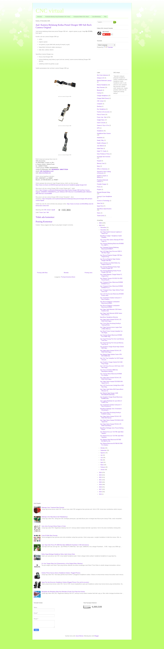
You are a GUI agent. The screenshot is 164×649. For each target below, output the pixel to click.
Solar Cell (99, 203)
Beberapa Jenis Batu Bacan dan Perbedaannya (55, 516)
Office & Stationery (102, 169)
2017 (100, 489)
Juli (102, 455)
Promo (99, 187)
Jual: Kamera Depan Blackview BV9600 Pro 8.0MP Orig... (111, 335)
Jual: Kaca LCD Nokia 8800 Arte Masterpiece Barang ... (109, 370)
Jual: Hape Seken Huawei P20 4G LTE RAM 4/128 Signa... (110, 320)
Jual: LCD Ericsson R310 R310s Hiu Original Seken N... (110, 263)
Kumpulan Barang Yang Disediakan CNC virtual (57, 16)
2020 (100, 482)
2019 (100, 484)
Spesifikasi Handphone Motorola (109, 317)
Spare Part (100, 206)
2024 (100, 472)
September (104, 450)
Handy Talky (100, 140)
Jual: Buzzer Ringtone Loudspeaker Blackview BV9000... (110, 302)
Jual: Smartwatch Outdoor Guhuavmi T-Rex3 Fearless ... (111, 298)
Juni (102, 457)
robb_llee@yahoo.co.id (46, 171)
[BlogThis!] (64, 210)
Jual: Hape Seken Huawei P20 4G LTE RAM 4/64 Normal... (110, 417)
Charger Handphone (102, 95)
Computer (99, 103)
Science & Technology (103, 200)
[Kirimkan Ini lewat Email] (62, 210)
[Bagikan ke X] (66, 210)
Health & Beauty (101, 143)
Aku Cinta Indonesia (102, 75)
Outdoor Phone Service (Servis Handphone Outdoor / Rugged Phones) (61, 573)
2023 (100, 475)
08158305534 (55, 169)
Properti (99, 189)
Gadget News (100, 120)
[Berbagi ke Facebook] (68, 210)
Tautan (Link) (100, 215)
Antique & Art (100, 78)
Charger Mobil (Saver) (103, 98)
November (103, 230)
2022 (100, 477)
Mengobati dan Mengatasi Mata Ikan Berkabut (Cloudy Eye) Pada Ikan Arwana (63, 591)
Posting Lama (88, 272)
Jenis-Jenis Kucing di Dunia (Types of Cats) (54, 526)
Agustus (103, 452)
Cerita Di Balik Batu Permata (49, 535)
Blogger (97, 636)
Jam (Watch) (100, 145)
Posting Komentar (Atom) (68, 277)
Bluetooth (99, 90)
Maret (102, 464)
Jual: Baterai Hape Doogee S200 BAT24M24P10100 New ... (109, 393)
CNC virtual (50, 11)
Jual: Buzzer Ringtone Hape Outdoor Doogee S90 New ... (110, 259)
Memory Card (100, 163)
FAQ (105, 16)
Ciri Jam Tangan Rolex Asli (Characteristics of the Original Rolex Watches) (62, 563)
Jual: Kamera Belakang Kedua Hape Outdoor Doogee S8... (110, 267)
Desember (103, 227)
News (98, 166)
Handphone (100, 131)
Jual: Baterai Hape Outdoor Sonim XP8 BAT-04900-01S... (111, 355)
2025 (100, 225)
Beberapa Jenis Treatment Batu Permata (53, 507)
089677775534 (64, 169)
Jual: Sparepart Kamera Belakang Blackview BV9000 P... (109, 248)
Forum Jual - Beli (44, 212)
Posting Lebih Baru (42, 272)
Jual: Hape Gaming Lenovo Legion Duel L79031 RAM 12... (111, 328)
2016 (100, 491)
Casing (99, 93)
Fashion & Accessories (103, 112)
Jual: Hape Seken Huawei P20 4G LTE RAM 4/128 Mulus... (110, 424)
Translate (110, 47)
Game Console (101, 122)
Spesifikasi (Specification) (104, 208)
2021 (100, 480)
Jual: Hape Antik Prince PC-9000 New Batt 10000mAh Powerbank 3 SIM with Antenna (65, 545)
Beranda (39, 16)
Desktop (99, 106)
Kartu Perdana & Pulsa (103, 154)
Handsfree (100, 137)
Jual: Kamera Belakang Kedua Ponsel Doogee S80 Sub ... (110, 271)
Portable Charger (101, 184)
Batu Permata (101, 87)
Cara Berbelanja (96, 16)
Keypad (99, 160)
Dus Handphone (101, 109)
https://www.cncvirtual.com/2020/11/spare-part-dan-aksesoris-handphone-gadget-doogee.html (61, 185)
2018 (100, 487)
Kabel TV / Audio (101, 151)
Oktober (103, 448)
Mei (102, 460)
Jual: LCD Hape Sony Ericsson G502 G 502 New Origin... (111, 252)
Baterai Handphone (102, 85)
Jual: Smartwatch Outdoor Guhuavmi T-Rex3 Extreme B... (111, 405)
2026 (100, 223)
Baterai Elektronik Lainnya (104, 80)
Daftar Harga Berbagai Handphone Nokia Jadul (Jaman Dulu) (58, 554)
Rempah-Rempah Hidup (103, 192)
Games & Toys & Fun (103, 125)
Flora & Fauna (101, 114)
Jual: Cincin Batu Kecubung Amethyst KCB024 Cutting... (110, 413)
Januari (103, 469)
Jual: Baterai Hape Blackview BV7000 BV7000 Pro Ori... (110, 440)
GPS (98, 128)
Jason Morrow (79, 636)
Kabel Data (100, 148)
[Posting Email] (59, 209)
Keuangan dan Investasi (103, 156)
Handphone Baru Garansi (104, 133)
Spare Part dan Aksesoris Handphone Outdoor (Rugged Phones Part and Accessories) (65, 582)
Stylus (99, 213)
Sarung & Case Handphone (104, 196)
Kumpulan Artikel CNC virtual (81, 16)
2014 (100, 494)
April (102, 462)
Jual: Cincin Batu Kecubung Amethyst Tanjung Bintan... (110, 324)
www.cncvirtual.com (45, 173)
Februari (103, 467)
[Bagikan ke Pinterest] (70, 210)
